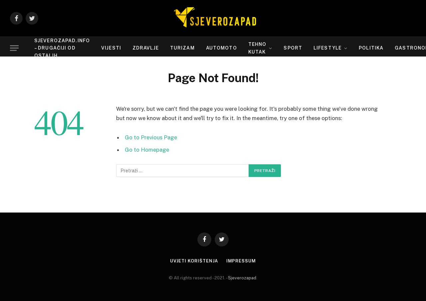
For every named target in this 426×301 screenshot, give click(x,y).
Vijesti (111, 48)
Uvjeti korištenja (194, 260)
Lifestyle (327, 48)
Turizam (182, 48)
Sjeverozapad (242, 277)
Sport (293, 48)
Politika (371, 48)
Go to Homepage (147, 149)
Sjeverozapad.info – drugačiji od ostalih (62, 48)
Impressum (241, 260)
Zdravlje (145, 48)
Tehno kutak (257, 48)
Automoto (221, 48)
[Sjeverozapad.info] (213, 18)
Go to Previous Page (151, 137)
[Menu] (14, 48)
